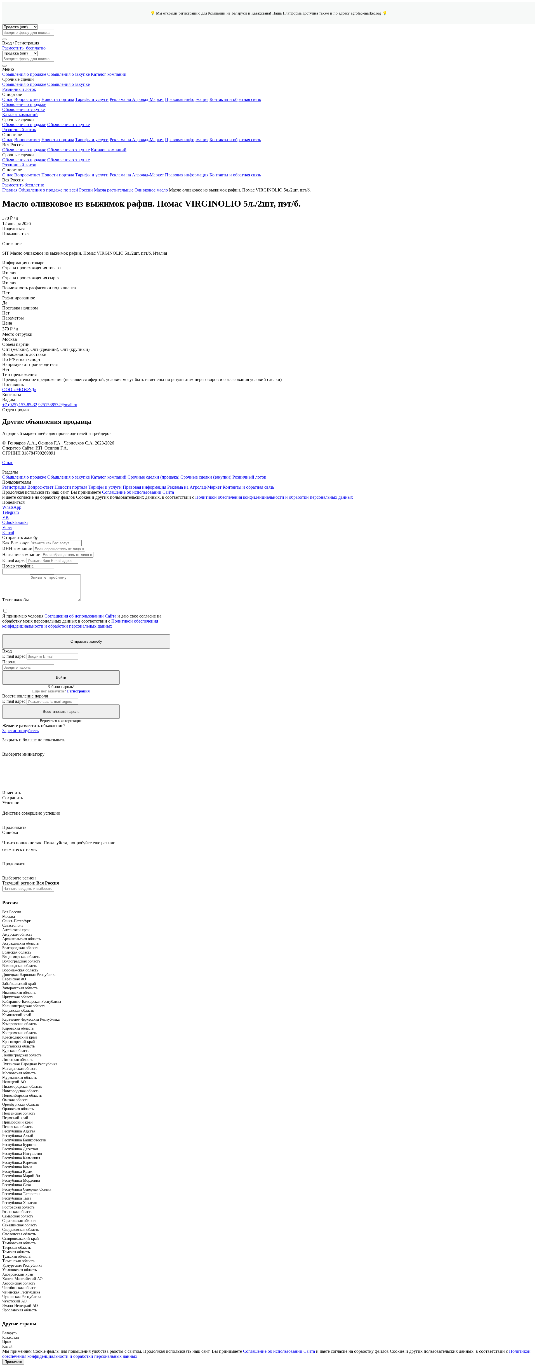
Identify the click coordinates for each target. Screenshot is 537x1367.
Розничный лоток (19, 89)
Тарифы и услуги (92, 99)
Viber (7, 527)
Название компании (21, 554)
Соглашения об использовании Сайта (80, 616)
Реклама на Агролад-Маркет (137, 99)
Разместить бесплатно (23, 185)
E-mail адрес (13, 560)
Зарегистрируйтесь (20, 730)
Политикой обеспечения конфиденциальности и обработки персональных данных (274, 497)
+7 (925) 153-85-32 (19, 404)
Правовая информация (186, 99)
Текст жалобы (15, 599)
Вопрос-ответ (27, 99)
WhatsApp (11, 507)
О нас (7, 99)
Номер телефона (18, 566)
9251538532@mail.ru (57, 404)
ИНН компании (17, 548)
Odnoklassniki (15, 522)
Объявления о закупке (68, 74)
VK (5, 517)
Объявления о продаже (24, 74)
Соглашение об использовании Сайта (138, 492)
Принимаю (13, 1362)
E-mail (8, 532)
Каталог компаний (108, 74)
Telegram (10, 512)
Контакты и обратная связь (235, 99)
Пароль (9, 661)
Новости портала (57, 99)
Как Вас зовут (15, 542)
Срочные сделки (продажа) (153, 477)
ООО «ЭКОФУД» (19, 389)
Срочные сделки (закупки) (205, 477)
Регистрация (14, 487)
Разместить (24, 48)
